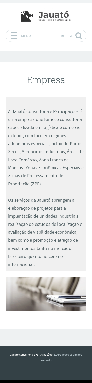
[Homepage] (46, 16)
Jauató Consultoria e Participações (31, 354)
